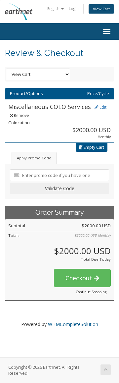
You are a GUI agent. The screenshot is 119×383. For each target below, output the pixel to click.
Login (74, 8)
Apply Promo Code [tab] (34, 157)
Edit (102, 107)
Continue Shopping (91, 292)
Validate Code (59, 188)
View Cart (101, 8)
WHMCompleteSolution (73, 324)
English (53, 8)
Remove (21, 115)
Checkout (79, 278)
